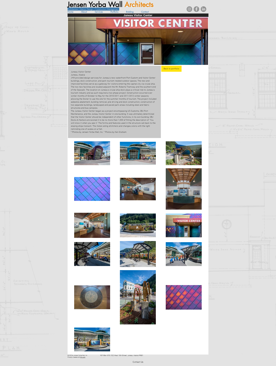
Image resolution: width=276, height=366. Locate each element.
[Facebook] (196, 9)
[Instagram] (189, 9)
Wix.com (82, 357)
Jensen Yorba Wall (96, 4)
